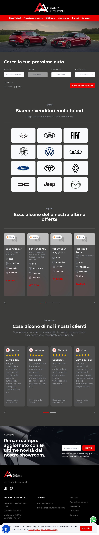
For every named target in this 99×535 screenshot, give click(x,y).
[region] (49, 268)
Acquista (74, 498)
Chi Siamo (51, 18)
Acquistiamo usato (33, 18)
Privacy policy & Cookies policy (42, 529)
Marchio (7, 69)
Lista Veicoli (15, 18)
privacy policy (83, 456)
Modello (31, 69)
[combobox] (14, 74)
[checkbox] (5, 87)
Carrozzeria (56, 69)
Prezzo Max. (80, 69)
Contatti (86, 18)
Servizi (75, 18)
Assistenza (63, 18)
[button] (5, 529)
